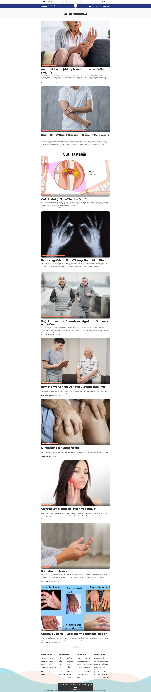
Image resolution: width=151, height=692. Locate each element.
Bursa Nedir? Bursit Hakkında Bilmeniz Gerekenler (75, 135)
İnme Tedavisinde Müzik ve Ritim (105, 671)
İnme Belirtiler (52, 661)
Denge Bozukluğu (45, 667)
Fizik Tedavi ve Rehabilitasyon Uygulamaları (105, 661)
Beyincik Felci (87, 663)
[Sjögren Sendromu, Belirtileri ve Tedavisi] (75, 483)
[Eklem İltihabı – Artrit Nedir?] (75, 422)
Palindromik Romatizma (57, 571)
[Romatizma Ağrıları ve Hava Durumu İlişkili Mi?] (75, 361)
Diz (47, 130)
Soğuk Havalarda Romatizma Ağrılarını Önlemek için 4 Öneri (74, 322)
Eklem (52, 130)
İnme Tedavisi (52, 660)
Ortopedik (67, 130)
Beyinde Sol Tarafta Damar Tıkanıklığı (70, 673)
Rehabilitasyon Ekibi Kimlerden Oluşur (105, 666)
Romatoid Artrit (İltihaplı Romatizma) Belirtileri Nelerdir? (73, 71)
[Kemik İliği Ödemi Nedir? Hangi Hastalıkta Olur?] (75, 234)
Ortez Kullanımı (70, 661)
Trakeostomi (52, 669)
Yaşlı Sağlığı (52, 65)
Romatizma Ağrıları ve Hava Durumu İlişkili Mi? (73, 387)
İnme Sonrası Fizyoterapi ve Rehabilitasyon (97, 674)
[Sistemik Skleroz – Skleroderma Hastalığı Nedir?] (75, 608)
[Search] (109, 2)
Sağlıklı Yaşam (68, 316)
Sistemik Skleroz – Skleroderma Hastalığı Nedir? (74, 634)
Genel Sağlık (49, 255)
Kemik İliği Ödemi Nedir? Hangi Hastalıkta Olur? (73, 260)
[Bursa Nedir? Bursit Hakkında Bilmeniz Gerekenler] (75, 109)
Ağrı (44, 130)
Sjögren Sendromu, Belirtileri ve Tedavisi (68, 509)
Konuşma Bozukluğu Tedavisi (43, 673)
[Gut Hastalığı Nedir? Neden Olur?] (75, 173)
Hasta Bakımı (44, 657)
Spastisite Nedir (80, 676)
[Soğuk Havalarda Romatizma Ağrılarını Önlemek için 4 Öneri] (75, 295)
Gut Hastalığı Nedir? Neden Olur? (63, 199)
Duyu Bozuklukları (62, 674)
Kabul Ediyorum (75, 689)
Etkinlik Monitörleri (106, 677)
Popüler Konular (75, 130)
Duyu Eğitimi (79, 667)
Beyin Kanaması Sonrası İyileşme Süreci (97, 658)
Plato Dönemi (62, 670)
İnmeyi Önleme (80, 657)
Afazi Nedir (79, 664)
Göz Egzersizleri (70, 657)
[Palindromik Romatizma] (75, 546)
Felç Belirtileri (44, 666)
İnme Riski (69, 670)
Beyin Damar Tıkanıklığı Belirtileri (87, 673)
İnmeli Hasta (44, 658)
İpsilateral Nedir (80, 674)
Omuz (62, 130)
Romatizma (45, 65)
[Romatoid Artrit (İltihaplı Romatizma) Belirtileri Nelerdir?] (75, 44)
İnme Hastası (79, 666)
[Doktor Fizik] (45, 2)
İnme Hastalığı (97, 667)
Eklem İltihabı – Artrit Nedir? (60, 448)
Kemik (57, 130)
